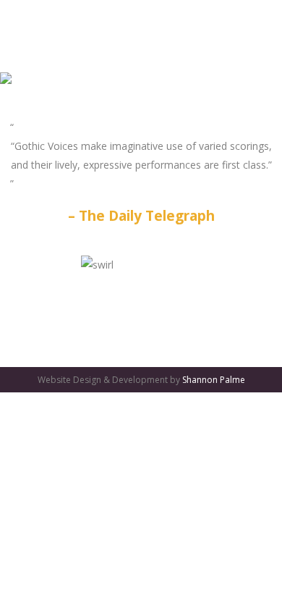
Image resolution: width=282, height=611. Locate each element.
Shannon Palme (213, 380)
